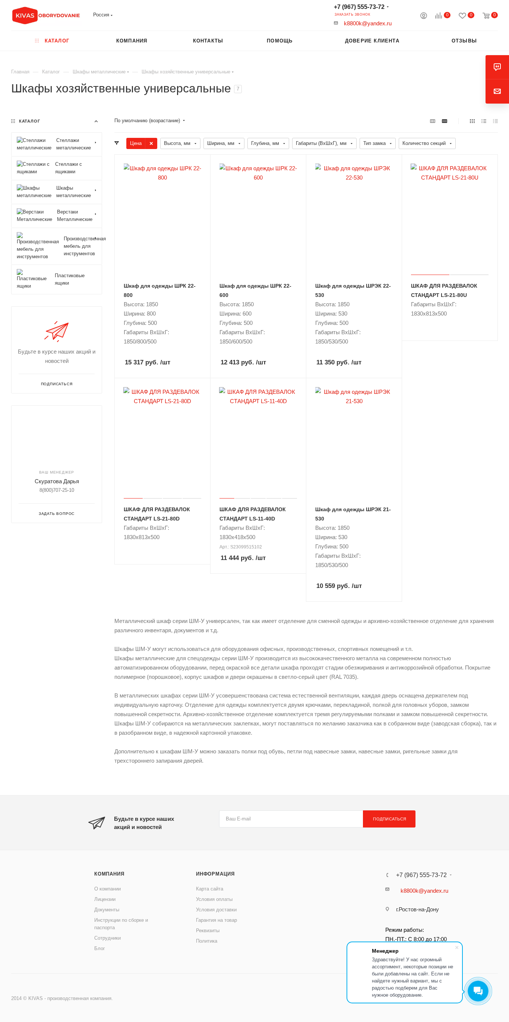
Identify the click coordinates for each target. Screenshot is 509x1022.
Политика (206, 941)
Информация (215, 874)
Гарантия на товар (216, 920)
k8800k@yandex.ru (368, 23)
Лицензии (105, 899)
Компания (109, 874)
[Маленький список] (432, 121)
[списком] (484, 121)
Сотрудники (107, 938)
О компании (107, 889)
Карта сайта (209, 889)
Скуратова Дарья (57, 481)
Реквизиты (207, 930)
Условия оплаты (214, 899)
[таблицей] (495, 121)
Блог (99, 948)
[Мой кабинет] (423, 16)
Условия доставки (216, 909)
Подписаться (390, 819)
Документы (106, 909)
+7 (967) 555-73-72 (359, 7)
